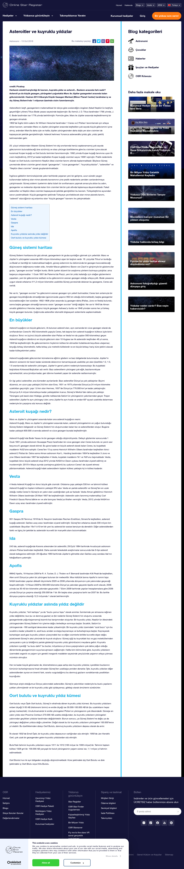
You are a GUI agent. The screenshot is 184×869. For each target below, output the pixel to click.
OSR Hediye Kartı (43, 819)
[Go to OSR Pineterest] (171, 823)
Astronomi (14, 41)
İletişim (6, 803)
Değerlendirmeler (11, 818)
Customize (75, 863)
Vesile (149, 5)
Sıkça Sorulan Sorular (13, 813)
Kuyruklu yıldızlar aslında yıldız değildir (29, 234)
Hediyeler (8, 15)
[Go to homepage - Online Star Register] (22, 5)
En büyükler (16, 211)
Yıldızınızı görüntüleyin (36, 15)
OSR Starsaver (75, 827)
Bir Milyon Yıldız (76, 822)
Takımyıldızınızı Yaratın (73, 15)
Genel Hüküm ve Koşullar (149, 854)
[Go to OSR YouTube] (164, 823)
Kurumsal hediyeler (122, 15)
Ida (12, 226)
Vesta (13, 219)
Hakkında (129, 5)
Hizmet (119, 5)
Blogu (138, 5)
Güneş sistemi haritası (21, 207)
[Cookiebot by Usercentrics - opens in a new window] (14, 863)
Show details (112, 856)
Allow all (46, 863)
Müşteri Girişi (107, 798)
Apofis (14, 230)
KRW (160, 5)
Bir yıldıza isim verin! (167, 15)
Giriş (142, 15)
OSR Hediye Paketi (44, 806)
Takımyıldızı (106, 818)
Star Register (74, 801)
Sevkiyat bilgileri (109, 808)
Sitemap (169, 854)
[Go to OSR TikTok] (151, 823)
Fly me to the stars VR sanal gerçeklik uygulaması (78, 835)
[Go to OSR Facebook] (158, 823)
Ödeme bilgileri (108, 803)
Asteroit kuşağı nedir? (21, 215)
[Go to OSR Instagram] (144, 823)
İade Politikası (107, 813)
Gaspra (14, 222)
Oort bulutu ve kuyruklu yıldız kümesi (28, 237)
